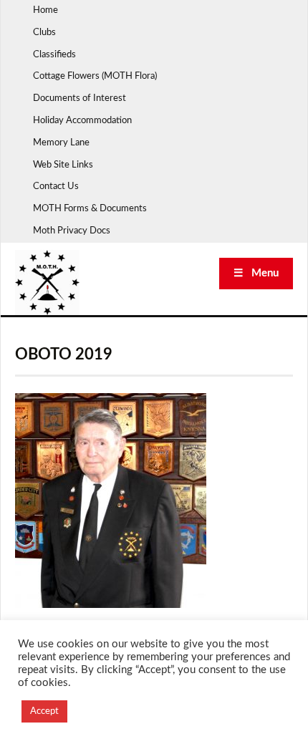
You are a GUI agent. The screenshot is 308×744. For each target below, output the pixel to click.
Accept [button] (44, 711)
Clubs (44, 32)
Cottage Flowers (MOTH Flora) (95, 76)
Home (45, 10)
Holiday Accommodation (82, 120)
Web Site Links (63, 165)
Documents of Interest (79, 98)
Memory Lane (61, 143)
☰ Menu (256, 273)
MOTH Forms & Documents (90, 208)
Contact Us (56, 186)
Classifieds (54, 54)
